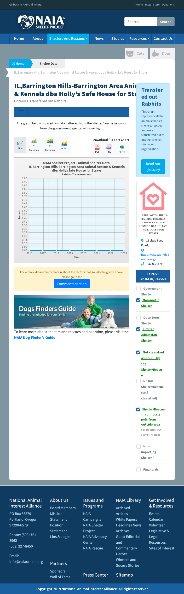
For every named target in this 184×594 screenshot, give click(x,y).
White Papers (126, 519)
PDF (97, 151)
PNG (109, 151)
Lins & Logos (60, 536)
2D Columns (34, 148)
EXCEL (122, 152)
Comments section (72, 283)
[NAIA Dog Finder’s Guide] (71, 311)
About (38, 38)
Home (139, 4)
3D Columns (50, 148)
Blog (148, 4)
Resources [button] (138, 38)
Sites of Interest (161, 548)
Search (166, 21)
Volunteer (157, 525)
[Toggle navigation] (21, 112)
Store (156, 4)
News (99, 38)
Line (20, 148)
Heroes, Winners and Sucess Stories (127, 559)
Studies (117, 38)
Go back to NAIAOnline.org (25, 4)
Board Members (63, 507)
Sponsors (58, 571)
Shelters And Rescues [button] (67, 38)
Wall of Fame (60, 576)
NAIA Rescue (93, 548)
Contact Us (163, 38)
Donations (168, 4)
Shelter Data (49, 63)
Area (63, 148)
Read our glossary (153, 166)
